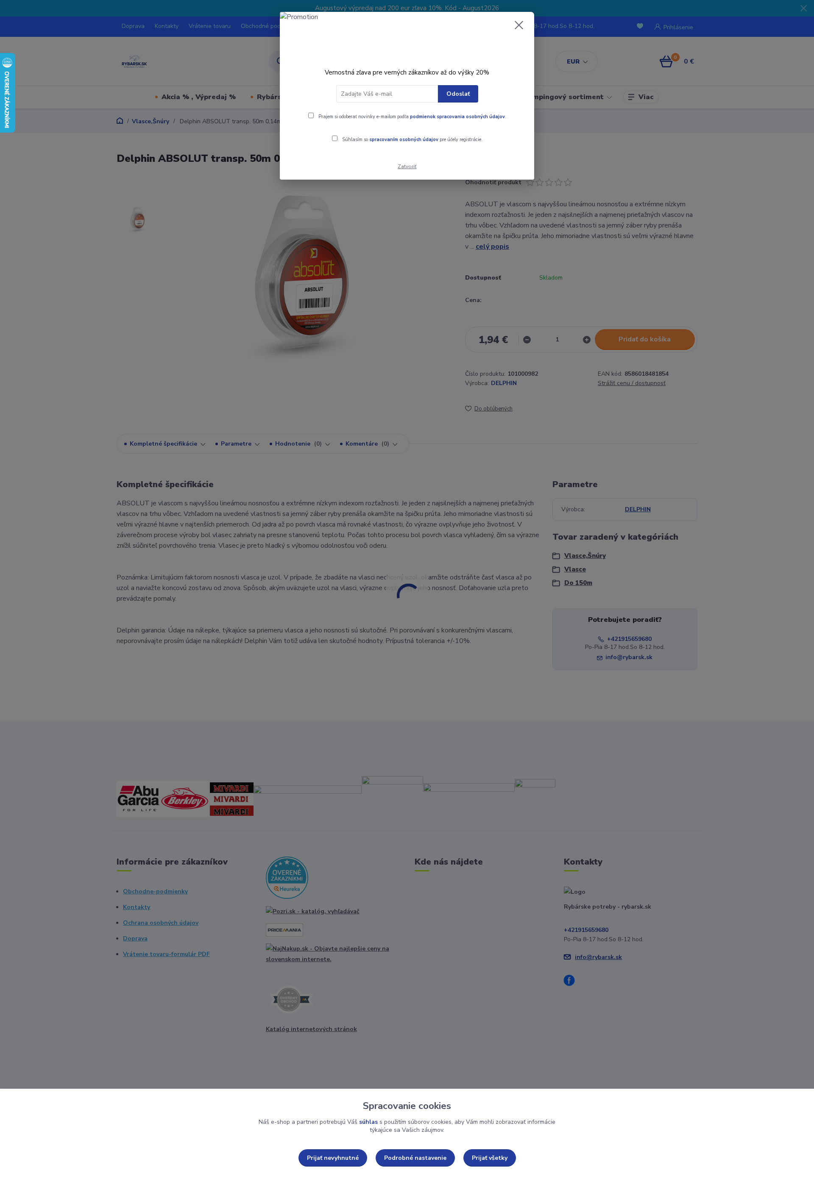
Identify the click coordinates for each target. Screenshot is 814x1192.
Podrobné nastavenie (415, 1158)
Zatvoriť (407, 166)
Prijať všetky (489, 1158)
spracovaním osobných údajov (403, 139)
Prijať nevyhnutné (333, 1158)
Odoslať (458, 94)
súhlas (368, 1122)
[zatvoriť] (519, 25)
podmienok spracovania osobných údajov (457, 117)
